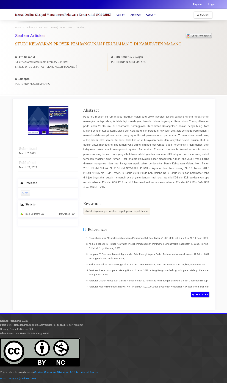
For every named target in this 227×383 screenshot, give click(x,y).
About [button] (150, 14)
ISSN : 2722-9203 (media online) (18, 378)
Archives (136, 14)
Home (18, 27)
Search (204, 14)
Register (198, 4)
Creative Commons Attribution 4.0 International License (66, 372)
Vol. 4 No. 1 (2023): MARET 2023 (55, 27)
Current (121, 14)
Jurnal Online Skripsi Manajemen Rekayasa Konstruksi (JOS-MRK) (63, 15)
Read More (201, 294)
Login (211, 4)
